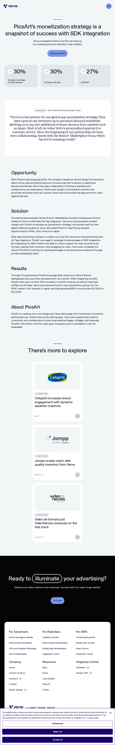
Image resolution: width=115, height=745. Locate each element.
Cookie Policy (93, 718)
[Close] (110, 713)
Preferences (57, 723)
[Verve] (10, 6)
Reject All (57, 731)
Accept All (57, 740)
